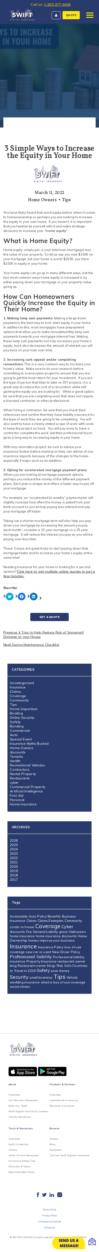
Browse (54, 1128)
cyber (14, 782)
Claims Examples (51, 921)
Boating (16, 713)
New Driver (61, 952)
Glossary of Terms (19, 1166)
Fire (29, 932)
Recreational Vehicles (27, 765)
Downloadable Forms (21, 1172)
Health (15, 761)
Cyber (68, 926)
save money (60, 971)
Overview (14, 1094)
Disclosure (49, 1227)
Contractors (20, 769)
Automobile (19, 916)
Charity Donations (19, 1116)
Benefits (54, 916)
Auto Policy (38, 916)
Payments (56, 1149)
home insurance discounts (56, 936)
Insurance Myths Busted (29, 743)
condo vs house (22, 927)
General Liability (45, 932)
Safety (15, 722)
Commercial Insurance (64, 1100)
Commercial (20, 730)
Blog (52, 1144)
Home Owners (42, 200)
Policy (75, 952)
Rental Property (23, 774)
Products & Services (62, 1084)
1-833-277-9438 (57, 4)
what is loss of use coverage (63, 982)
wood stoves (20, 987)
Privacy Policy (49, 1215)
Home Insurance (23, 804)
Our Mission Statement (23, 1100)
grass (63, 932)
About (12, 1084)
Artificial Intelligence (26, 791)
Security (19, 977)
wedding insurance (25, 982)
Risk (60, 966)
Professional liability (31, 956)
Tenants (16, 756)
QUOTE (71, 15)
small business (41, 977)
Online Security (22, 717)
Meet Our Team (18, 1105)
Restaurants (20, 778)
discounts (18, 752)
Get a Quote (49, 617)
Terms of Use (49, 1209)
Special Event (21, 739)
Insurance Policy (50, 947)
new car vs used (38, 952)
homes (33, 940)
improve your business (57, 940)
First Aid (17, 795)
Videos (54, 1138)
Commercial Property (27, 787)
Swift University (18, 1144)
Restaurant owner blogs (37, 966)
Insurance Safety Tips (22, 1160)
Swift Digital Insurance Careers (28, 1111)
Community (19, 700)
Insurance (18, 687)
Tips (66, 200)
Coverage (18, 696)
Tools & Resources (20, 1128)
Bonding (17, 726)
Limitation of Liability (49, 1221)
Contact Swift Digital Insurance (69, 1155)
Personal (17, 800)
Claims (15, 691)
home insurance (22, 936)
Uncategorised (22, 683)
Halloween (77, 932)
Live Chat (75, 1243)
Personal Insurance (62, 1105)
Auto (14, 735)
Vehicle (72, 977)
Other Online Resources (23, 1155)
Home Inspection (23, 709)
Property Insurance (41, 961)
